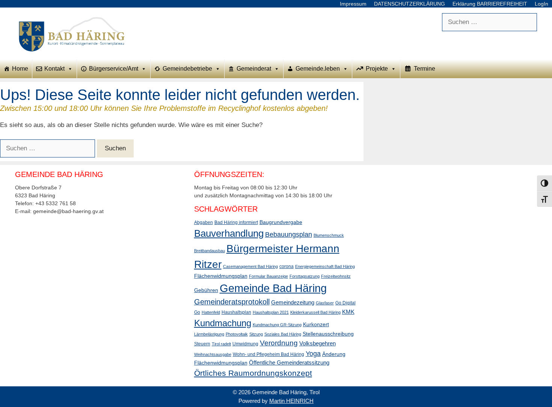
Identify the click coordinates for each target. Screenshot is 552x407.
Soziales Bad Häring (282, 334)
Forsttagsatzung (305, 276)
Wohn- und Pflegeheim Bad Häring (268, 354)
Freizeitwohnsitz (336, 276)
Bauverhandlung (229, 233)
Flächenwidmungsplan (220, 276)
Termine (424, 68)
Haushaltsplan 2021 (271, 312)
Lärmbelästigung (209, 334)
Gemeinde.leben (318, 68)
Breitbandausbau (209, 250)
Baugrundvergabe (280, 222)
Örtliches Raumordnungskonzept (253, 373)
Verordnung (279, 343)
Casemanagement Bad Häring (250, 266)
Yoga (313, 353)
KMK (348, 312)
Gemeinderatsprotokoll (232, 302)
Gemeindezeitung (292, 302)
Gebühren (206, 290)
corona (286, 266)
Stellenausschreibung (328, 334)
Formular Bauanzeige (268, 276)
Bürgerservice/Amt (113, 68)
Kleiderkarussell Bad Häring (315, 312)
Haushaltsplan (236, 312)
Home (20, 68)
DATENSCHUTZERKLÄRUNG (409, 4)
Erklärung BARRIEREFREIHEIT (489, 4)
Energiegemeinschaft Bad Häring (325, 266)
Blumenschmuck (329, 235)
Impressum (353, 4)
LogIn (541, 4)
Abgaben (203, 222)
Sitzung (256, 334)
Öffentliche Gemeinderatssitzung (289, 362)
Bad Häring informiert (236, 222)
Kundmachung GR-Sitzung (277, 324)
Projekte (377, 68)
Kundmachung (222, 323)
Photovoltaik (237, 334)
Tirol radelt (221, 344)
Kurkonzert (316, 324)
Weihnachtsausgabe (212, 354)
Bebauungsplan (288, 234)
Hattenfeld (211, 312)
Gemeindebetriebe (187, 68)
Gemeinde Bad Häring (273, 288)
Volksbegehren (317, 343)
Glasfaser (325, 303)
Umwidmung (245, 343)
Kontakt (54, 68)
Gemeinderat (254, 68)
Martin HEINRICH (291, 401)
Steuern (202, 343)
